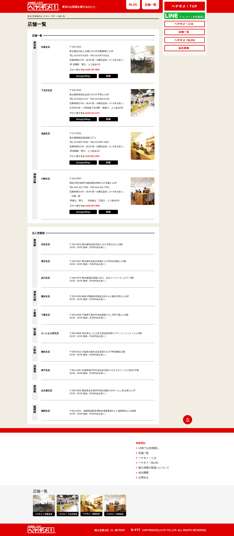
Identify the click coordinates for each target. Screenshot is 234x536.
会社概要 (143, 472)
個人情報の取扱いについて (153, 467)
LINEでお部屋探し (148, 448)
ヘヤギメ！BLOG (148, 462)
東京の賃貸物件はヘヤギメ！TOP (41, 16)
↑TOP (187, 420)
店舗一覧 (150, 4)
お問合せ (143, 477)
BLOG (133, 4)
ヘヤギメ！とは (147, 457)
